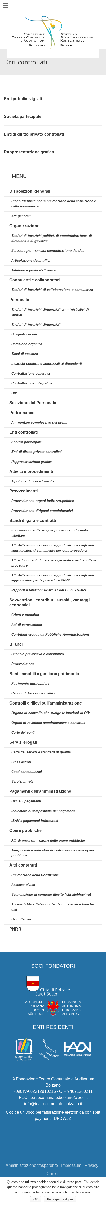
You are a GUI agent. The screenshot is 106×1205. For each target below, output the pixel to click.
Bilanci (16, 644)
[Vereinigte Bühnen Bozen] (49, 1049)
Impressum (71, 1165)
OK (35, 1199)
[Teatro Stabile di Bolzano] (24, 1049)
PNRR (15, 929)
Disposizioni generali (29, 191)
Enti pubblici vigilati (23, 98)
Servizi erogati (23, 742)
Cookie (53, 1173)
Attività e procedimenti (31, 471)
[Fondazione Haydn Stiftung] (77, 1049)
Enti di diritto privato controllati (34, 134)
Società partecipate (22, 116)
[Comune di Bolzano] (48, 985)
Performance (21, 412)
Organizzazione (24, 226)
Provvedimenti (23, 491)
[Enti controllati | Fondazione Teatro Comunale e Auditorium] (53, 24)
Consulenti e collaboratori (34, 280)
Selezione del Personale (32, 403)
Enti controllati (23, 432)
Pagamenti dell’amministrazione (40, 791)
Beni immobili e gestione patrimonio (44, 674)
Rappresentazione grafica (29, 152)
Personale (19, 299)
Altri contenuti (23, 865)
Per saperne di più (60, 1199)
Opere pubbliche (25, 830)
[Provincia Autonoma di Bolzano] (53, 1006)
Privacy (91, 1165)
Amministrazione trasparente (32, 1165)
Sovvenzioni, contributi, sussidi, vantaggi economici (49, 602)
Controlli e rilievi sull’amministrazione (45, 703)
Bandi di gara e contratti (32, 520)
